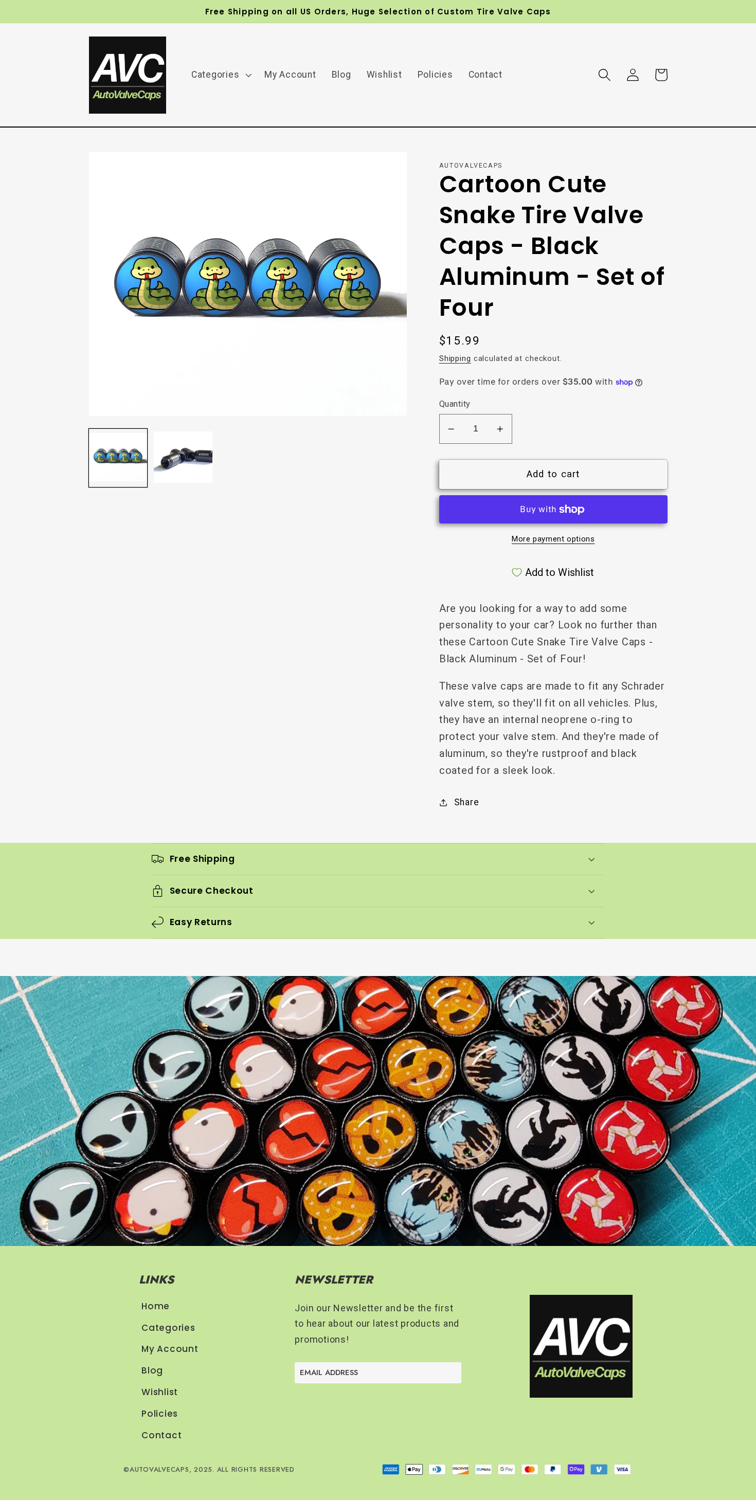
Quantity (455, 404)
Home (155, 1306)
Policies (159, 1414)
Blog (152, 1371)
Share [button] (466, 802)
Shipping (455, 358)
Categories (168, 1328)
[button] (220, 75)
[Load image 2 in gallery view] (183, 458)
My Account (170, 1349)
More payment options (553, 539)
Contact (161, 1435)
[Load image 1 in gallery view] (118, 458)
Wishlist (159, 1392)
